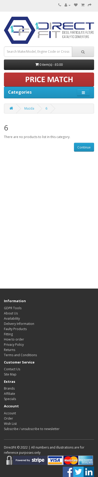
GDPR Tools (12, 308)
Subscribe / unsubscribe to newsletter (32, 429)
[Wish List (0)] (76, 5)
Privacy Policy (14, 344)
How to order (14, 339)
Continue (84, 147)
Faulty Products (15, 329)
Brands (9, 388)
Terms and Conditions (20, 355)
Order (8, 418)
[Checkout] (89, 5)
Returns (9, 350)
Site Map (10, 374)
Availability (12, 318)
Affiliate (9, 393)
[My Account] (68, 5)
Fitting (8, 334)
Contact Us (12, 369)
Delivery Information (19, 323)
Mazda (29, 108)
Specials (10, 399)
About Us (11, 313)
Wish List (10, 423)
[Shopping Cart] (82, 5)
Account (10, 413)
